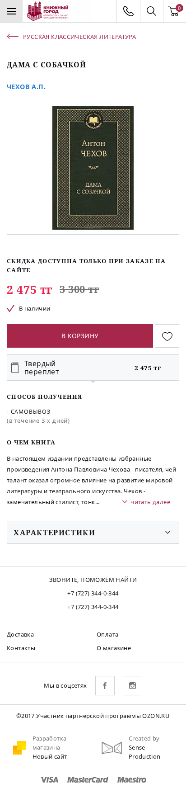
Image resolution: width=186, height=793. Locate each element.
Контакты (21, 648)
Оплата (107, 634)
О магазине (114, 648)
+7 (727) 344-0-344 (92, 593)
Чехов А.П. (26, 86)
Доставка (20, 634)
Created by (144, 738)
